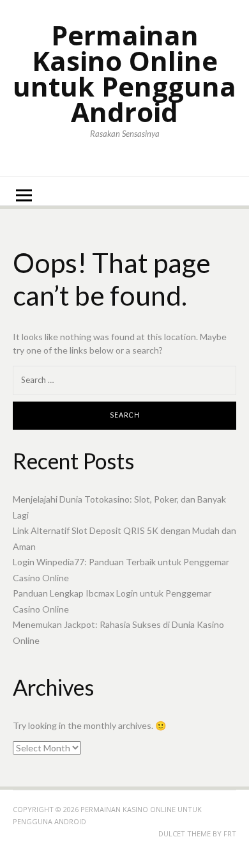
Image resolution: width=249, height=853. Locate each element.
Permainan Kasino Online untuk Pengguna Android (124, 73)
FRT (229, 833)
